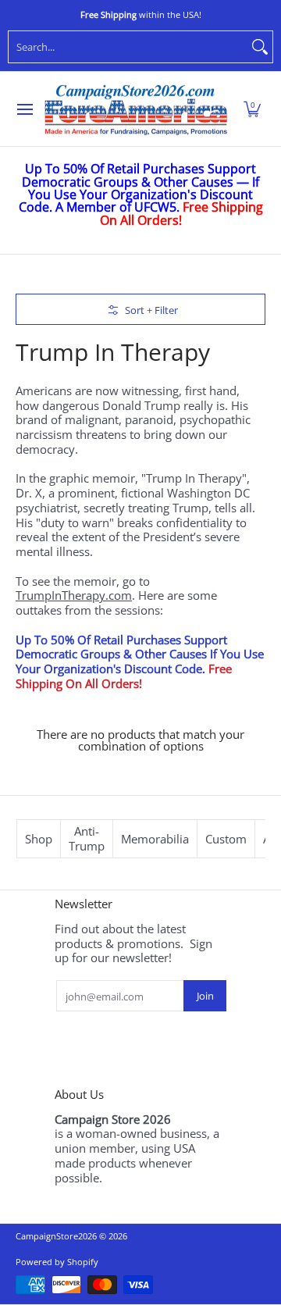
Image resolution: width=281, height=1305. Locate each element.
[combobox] (128, 46)
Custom (226, 839)
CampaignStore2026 (56, 1236)
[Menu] (24, 109)
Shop (38, 839)
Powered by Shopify (57, 1262)
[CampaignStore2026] (135, 109)
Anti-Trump (87, 838)
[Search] (259, 46)
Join (205, 996)
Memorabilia (155, 839)
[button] (252, 109)
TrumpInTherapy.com (74, 595)
